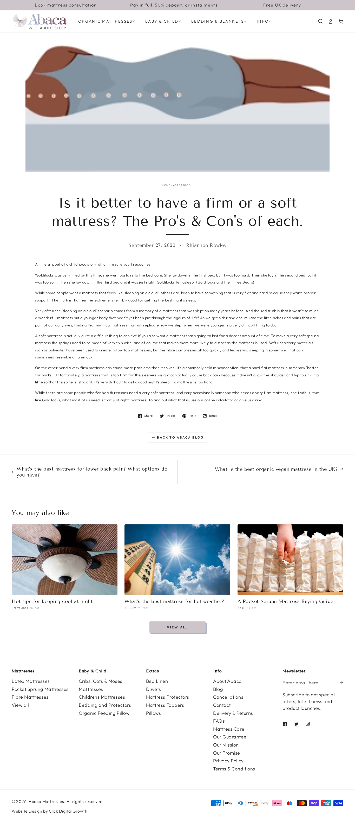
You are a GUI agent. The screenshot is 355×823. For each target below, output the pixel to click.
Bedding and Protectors (105, 705)
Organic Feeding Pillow (104, 713)
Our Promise (226, 753)
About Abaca (227, 681)
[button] (320, 21)
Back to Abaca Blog (180, 437)
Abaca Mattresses (46, 801)
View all (177, 627)
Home (166, 185)
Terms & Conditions (234, 769)
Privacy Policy (228, 761)
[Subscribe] (341, 682)
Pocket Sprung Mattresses (40, 689)
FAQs (219, 721)
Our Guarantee (229, 737)
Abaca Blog (182, 185)
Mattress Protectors (167, 697)
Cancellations (228, 697)
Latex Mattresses (31, 681)
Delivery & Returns (233, 713)
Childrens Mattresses (102, 697)
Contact (222, 705)
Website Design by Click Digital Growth (50, 811)
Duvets (153, 689)
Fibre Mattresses (30, 697)
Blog (218, 689)
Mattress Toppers (165, 705)
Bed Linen (157, 681)
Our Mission (226, 745)
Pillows (153, 713)
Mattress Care (228, 729)
